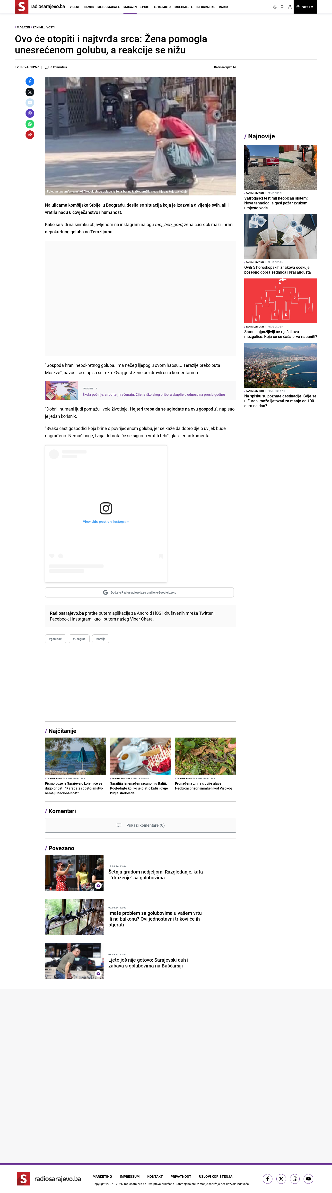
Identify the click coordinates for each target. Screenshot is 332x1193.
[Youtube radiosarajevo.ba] (308, 1179)
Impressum (130, 1176)
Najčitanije (62, 731)
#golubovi (55, 639)
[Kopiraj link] (30, 134)
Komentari (62, 811)
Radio (223, 7)
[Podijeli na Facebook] (30, 81)
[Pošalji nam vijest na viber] (295, 1179)
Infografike (205, 7)
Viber (135, 619)
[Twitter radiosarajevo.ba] (281, 1179)
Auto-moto (162, 7)
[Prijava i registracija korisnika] (290, 6)
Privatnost (181, 1176)
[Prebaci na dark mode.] (276, 6)
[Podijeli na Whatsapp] (30, 124)
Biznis (89, 7)
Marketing (102, 1176)
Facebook (59, 619)
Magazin (130, 7)
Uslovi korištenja (215, 1176)
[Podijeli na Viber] (30, 113)
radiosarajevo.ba (135, 1184)
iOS (158, 613)
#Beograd (79, 639)
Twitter (206, 613)
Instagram (82, 619)
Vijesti (75, 7)
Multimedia (183, 7)
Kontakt (155, 1176)
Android (144, 613)
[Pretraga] (282, 7)
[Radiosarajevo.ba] (49, 1178)
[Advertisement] (140, 298)
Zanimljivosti (44, 27)
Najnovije (261, 136)
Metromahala (108, 7)
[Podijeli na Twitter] (30, 92)
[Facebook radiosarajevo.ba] (267, 1179)
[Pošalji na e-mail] (30, 102)
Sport (145, 7)
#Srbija (100, 639)
